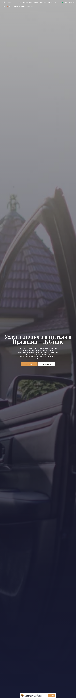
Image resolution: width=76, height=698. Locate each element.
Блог (49, 2)
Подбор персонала (27, 2)
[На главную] (7, 2)
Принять (52, 695)
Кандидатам (42, 2)
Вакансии (36, 2)
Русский (70, 2)
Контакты (53, 2)
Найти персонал (29, 364)
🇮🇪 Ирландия (64, 2)
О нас (20, 2)
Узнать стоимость (46, 364)
